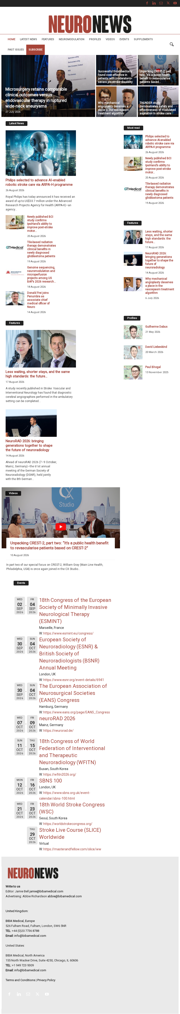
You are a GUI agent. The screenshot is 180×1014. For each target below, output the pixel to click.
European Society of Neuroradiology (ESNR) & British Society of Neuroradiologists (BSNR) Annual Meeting (69, 654)
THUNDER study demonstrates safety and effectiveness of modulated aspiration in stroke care (158, 108)
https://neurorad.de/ (58, 730)
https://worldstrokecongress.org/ (67, 824)
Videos (110, 39)
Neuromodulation (71, 39)
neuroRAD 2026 (57, 718)
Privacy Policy (46, 980)
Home (11, 39)
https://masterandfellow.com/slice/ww (72, 849)
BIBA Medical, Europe (20, 921)
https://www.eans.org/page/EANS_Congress (76, 712)
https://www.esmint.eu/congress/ (68, 633)
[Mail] (161, 3)
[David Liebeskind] (133, 352)
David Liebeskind (156, 346)
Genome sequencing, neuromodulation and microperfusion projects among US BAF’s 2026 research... (41, 274)
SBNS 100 (50, 781)
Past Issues (16, 49)
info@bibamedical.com (30, 935)
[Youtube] (175, 3)
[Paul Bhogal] (133, 372)
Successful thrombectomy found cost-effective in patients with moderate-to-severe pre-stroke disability (115, 77)
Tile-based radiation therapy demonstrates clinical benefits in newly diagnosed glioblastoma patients (41, 249)
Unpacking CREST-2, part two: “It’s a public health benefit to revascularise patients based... (155, 77)
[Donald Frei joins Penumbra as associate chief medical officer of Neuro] (15, 298)
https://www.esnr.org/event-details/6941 (73, 680)
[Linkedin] (154, 3)
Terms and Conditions (20, 980)
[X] (168, 3)
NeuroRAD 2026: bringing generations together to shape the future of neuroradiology (29, 445)
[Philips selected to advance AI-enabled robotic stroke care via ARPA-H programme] (41, 153)
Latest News (28, 39)
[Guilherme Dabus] (133, 332)
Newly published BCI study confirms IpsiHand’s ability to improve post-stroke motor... (40, 223)
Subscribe (35, 49)
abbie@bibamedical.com (65, 896)
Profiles (95, 39)
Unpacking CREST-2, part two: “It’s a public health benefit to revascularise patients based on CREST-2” (59, 545)
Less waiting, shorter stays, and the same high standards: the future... (38, 374)
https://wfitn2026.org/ (59, 774)
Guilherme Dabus (156, 326)
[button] (171, 44)
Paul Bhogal (153, 367)
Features (48, 39)
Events (124, 39)
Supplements (143, 39)
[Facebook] (147, 3)
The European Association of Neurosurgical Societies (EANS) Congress (73, 693)
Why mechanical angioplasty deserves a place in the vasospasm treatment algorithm (113, 108)
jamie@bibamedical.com (46, 891)
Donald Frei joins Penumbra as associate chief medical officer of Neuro (38, 300)
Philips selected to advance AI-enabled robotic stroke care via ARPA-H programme (39, 182)
